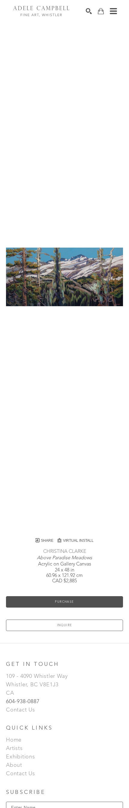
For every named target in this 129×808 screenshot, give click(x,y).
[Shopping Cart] (101, 11)
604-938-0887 (23, 701)
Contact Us (20, 710)
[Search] (89, 11)
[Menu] (113, 11)
